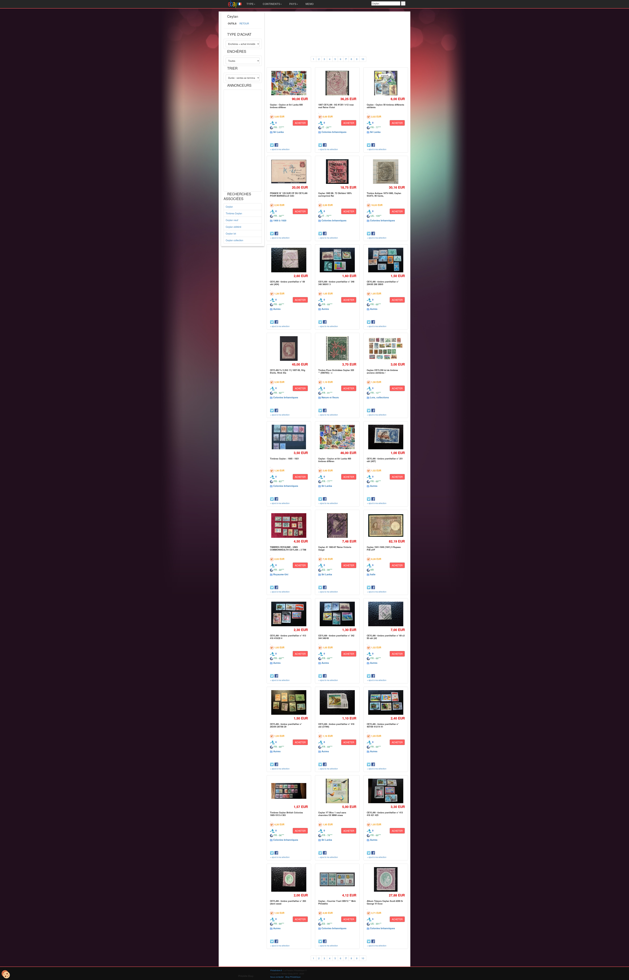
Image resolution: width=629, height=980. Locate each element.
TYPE (250, 4)
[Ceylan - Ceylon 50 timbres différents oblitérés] (386, 83)
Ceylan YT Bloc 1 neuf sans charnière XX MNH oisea (332, 814)
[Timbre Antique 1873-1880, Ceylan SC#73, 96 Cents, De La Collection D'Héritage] (385, 171)
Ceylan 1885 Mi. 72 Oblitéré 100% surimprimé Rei (335, 194)
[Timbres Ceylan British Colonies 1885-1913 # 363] (288, 791)
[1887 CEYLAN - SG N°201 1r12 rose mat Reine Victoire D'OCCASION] (337, 83)
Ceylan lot (231, 233)
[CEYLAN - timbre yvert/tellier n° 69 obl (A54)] (288, 260)
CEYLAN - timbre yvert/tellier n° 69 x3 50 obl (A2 (386, 637)
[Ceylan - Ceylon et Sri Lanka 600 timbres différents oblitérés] (288, 83)
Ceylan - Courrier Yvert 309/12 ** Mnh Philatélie (337, 902)
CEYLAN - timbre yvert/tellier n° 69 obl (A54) (287, 283)
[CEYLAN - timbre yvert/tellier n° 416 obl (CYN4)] (337, 702)
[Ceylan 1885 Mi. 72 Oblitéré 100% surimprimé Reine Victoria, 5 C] (337, 171)
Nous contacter (277, 976)
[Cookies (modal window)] (5, 974)
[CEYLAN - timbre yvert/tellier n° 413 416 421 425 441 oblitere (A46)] (385, 791)
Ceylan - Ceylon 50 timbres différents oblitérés (385, 106)
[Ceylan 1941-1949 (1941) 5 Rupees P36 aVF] (385, 525)
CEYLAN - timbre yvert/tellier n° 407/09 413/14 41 (383, 725)
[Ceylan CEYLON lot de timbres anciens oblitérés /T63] (385, 348)
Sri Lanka (278, 132)
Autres (277, 308)
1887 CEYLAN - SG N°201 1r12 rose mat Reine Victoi (336, 106)
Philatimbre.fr (276, 970)
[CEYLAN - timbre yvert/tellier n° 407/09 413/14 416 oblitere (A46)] (385, 702)
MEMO (309, 4)
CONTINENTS (271, 4)
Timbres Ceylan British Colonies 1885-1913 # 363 (286, 814)
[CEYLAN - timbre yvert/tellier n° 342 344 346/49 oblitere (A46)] (337, 614)
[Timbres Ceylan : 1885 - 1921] (289, 437)
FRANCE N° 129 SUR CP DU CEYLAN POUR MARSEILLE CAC (288, 194)
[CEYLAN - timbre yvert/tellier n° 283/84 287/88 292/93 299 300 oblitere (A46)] (288, 702)
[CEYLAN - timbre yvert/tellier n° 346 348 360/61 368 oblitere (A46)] (337, 260)
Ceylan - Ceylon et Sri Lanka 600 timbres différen (286, 106)
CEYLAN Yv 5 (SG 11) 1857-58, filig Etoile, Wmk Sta (287, 371)
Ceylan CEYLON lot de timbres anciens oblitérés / (382, 371)
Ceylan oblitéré (233, 226)
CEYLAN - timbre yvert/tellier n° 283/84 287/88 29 (286, 725)
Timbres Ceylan (234, 213)
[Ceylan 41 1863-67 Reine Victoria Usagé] (337, 525)
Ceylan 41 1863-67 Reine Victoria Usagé (334, 548)
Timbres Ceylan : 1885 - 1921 (284, 458)
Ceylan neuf (232, 220)
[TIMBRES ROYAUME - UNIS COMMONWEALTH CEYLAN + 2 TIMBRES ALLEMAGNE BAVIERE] (288, 525)
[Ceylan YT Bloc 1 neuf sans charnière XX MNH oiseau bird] (337, 791)
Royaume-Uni (280, 574)
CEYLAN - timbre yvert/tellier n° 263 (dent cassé (288, 902)
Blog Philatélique (293, 976)
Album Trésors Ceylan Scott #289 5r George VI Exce (385, 902)
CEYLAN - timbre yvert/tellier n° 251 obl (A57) (385, 460)
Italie (372, 574)
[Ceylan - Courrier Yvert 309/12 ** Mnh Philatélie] (337, 879)
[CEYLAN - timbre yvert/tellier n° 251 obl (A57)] (385, 437)
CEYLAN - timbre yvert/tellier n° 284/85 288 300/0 (383, 283)
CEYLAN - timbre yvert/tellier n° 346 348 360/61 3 (336, 283)
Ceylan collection (234, 240)
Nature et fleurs (330, 397)
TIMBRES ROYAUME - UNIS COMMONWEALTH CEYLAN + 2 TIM (288, 548)
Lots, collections (379, 397)
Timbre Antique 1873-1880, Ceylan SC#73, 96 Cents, (384, 194)
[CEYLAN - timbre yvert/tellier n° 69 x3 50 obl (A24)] (385, 614)
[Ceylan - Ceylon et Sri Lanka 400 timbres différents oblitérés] (337, 437)
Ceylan (229, 206)
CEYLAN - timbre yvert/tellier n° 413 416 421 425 (385, 814)
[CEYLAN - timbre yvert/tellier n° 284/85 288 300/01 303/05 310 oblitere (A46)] (385, 260)
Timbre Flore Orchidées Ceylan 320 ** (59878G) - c (336, 371)
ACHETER (300, 123)
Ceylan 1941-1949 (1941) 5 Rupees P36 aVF (384, 548)
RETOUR (244, 23)
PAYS (292, 4)
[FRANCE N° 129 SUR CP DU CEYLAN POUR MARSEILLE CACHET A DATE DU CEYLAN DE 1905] (288, 171)
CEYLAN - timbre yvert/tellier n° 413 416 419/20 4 (288, 637)
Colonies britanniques (334, 132)
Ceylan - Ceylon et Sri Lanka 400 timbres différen (334, 460)
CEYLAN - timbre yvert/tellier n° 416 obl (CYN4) (336, 725)
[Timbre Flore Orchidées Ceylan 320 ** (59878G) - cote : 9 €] (337, 348)
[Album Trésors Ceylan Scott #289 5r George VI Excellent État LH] (385, 879)
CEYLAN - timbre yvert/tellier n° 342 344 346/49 (336, 637)
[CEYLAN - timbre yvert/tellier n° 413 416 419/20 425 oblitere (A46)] (288, 614)
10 (363, 59)
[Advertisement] (243, 140)
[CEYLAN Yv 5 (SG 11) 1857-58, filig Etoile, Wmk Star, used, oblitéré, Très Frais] (289, 348)
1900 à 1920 (279, 220)
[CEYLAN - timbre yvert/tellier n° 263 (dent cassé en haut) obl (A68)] (288, 879)
